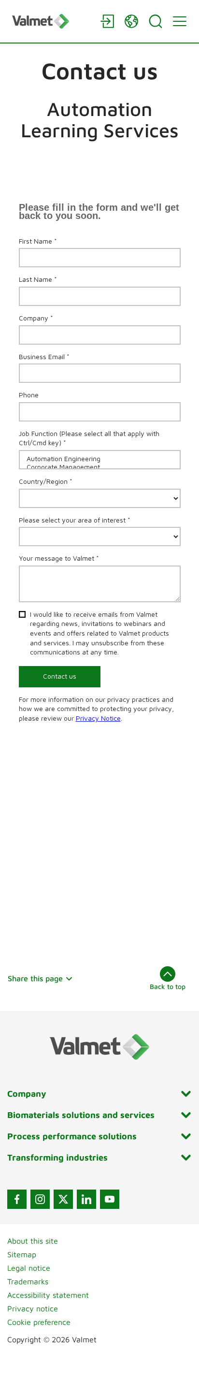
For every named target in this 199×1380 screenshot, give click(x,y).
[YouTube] (109, 1199)
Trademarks (27, 1281)
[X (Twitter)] (63, 1199)
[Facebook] (17, 1199)
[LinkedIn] (86, 1199)
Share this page (35, 978)
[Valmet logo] (51, 21)
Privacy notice (32, 1308)
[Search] (155, 21)
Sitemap (21, 1254)
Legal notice (28, 1268)
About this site (32, 1240)
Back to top (167, 986)
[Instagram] (40, 1199)
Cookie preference (39, 1322)
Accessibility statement (48, 1295)
